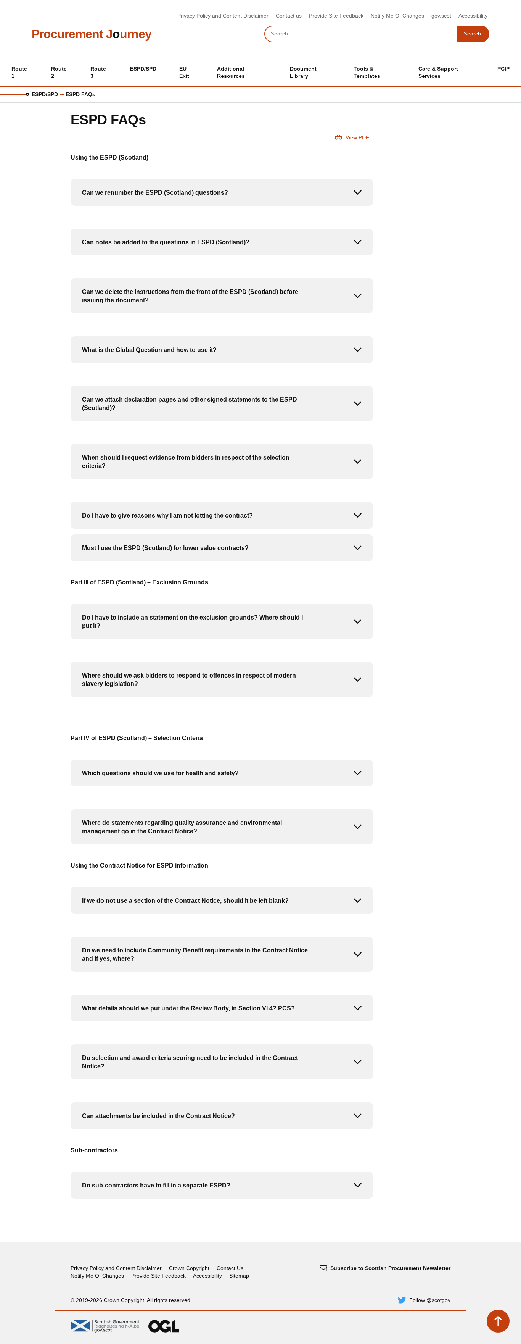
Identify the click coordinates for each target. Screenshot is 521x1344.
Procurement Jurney (91, 34)
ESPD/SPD (45, 94)
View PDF (357, 137)
